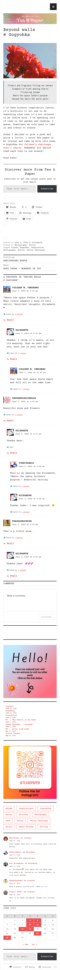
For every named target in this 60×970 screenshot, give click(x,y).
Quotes (9, 827)
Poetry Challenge (36, 250)
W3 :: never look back (17, 729)
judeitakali (15, 852)
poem (8, 821)
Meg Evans (14, 838)
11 (37, 925)
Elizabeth (37, 243)
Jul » (34, 945)
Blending (10, 711)
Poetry (32, 245)
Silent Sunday (13, 733)
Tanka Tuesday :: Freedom (19, 724)
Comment (46, 616)
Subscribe (47, 189)
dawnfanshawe (16, 881)
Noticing (23, 815)
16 (22, 929)
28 (7, 938)
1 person (19, 314)
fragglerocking (22, 521)
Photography (21, 245)
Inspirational (26, 808)
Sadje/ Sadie (16, 892)
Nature (9, 815)
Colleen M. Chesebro (25, 287)
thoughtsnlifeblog (24, 398)
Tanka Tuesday (26, 827)
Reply (10, 320)
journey (9, 706)
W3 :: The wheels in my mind (21, 720)
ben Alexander (16, 863)
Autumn (9, 808)
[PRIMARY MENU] (53, 6)
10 (30, 925)
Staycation (11, 715)
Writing (44, 827)
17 (30, 929)
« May (25, 945)
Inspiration (37, 248)
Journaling (45, 808)
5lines (14, 248)
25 (37, 933)
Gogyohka (24, 248)
